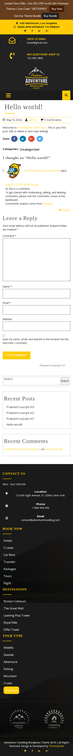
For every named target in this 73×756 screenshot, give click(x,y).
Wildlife (8, 648)
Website (7, 319)
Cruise (8, 683)
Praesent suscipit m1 (20, 419)
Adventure (10, 662)
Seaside (9, 655)
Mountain (10, 676)
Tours (8, 576)
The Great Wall (13, 608)
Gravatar (48, 203)
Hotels (8, 541)
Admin (33, 120)
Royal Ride (10, 622)
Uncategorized (29, 149)
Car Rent (9, 555)
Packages (10, 569)
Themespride (56, 746)
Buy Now (11, 690)
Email (7, 303)
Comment (9, 236)
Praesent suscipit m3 (20, 407)
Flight (7, 583)
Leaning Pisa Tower (17, 615)
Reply (65, 210)
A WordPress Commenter (42, 170)
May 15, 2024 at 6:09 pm (22, 184)
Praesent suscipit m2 (20, 413)
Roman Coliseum (15, 601)
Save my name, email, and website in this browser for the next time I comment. (36, 341)
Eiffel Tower (11, 630)
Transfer (9, 562)
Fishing (8, 669)
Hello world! (14, 424)
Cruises (8, 548)
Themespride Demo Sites (32, 127)
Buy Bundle (50, 15)
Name (7, 286)
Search (8, 379)
